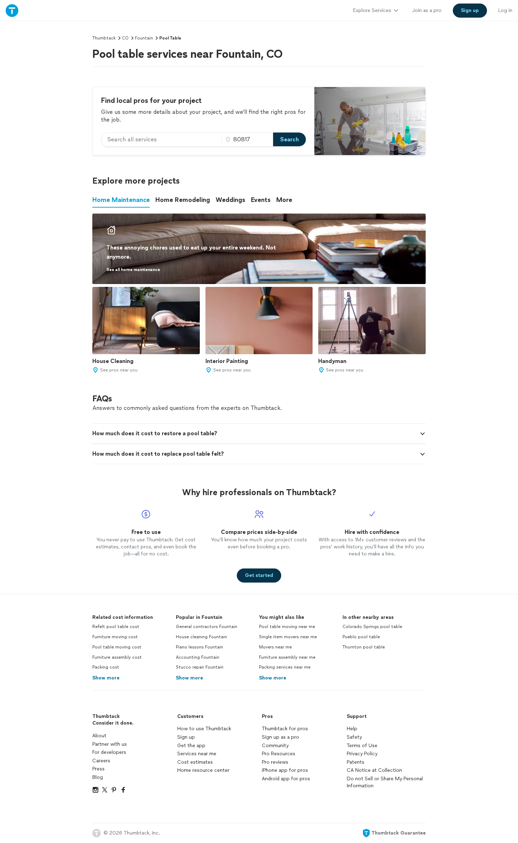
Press (98, 769)
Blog (97, 777)
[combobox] (161, 139)
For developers (109, 752)
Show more (105, 678)
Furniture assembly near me (287, 657)
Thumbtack (104, 38)
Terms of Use (362, 746)
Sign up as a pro (280, 737)
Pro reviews (275, 762)
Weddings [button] (230, 200)
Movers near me (275, 647)
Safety (354, 737)
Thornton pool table (364, 647)
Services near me (196, 754)
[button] (259, 433)
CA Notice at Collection (374, 770)
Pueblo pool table (361, 636)
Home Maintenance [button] (121, 200)
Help (352, 729)
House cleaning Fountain (201, 636)
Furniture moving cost (115, 636)
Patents (355, 762)
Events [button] (261, 200)
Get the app (191, 746)
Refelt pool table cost (115, 626)
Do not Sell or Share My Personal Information (385, 782)
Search (289, 139)
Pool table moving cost (116, 647)
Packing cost (105, 667)
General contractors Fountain (206, 626)
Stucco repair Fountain (199, 667)
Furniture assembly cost (117, 657)
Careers (101, 761)
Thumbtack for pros (285, 729)
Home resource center (203, 770)
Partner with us (109, 744)
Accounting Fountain (197, 657)
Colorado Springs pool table (372, 626)
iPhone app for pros (285, 770)
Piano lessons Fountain (199, 647)
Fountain (144, 38)
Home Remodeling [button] (182, 200)
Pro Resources (278, 754)
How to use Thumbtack (204, 729)
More (284, 200)
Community (275, 746)
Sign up (186, 737)
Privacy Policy (362, 754)
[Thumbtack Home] (12, 10)
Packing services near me (284, 667)
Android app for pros (286, 779)
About (99, 736)
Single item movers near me (288, 636)
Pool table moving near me (287, 626)
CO (125, 38)
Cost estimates (195, 762)
